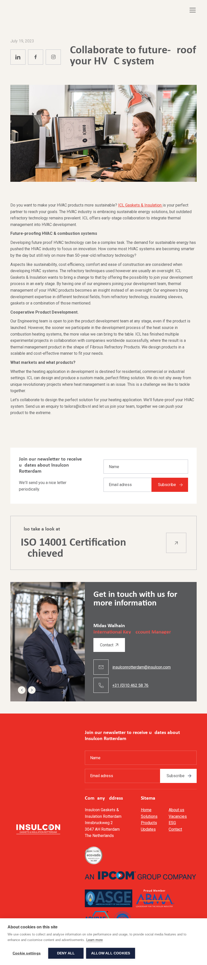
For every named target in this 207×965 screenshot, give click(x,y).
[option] (103, 642)
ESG (172, 822)
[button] (192, 10)
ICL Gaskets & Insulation (140, 205)
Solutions (149, 816)
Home (146, 809)
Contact (175, 829)
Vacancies (178, 816)
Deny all (66, 953)
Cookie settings (27, 953)
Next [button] (32, 690)
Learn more (94, 940)
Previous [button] (21, 690)
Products (149, 822)
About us (176, 809)
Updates (148, 829)
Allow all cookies (110, 953)
